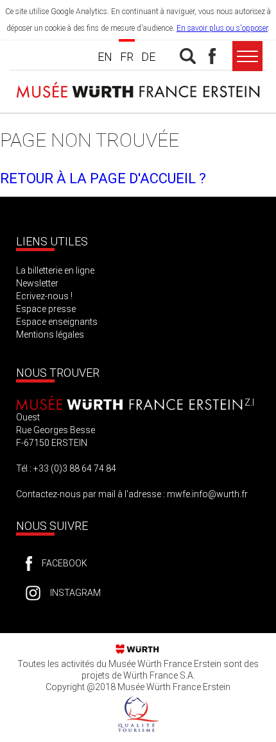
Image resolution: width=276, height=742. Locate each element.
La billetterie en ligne (55, 270)
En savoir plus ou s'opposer (222, 28)
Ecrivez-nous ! (44, 296)
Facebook (64, 563)
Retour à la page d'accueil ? (103, 178)
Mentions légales (50, 334)
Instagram (75, 593)
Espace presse (46, 309)
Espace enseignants (57, 322)
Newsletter (37, 283)
